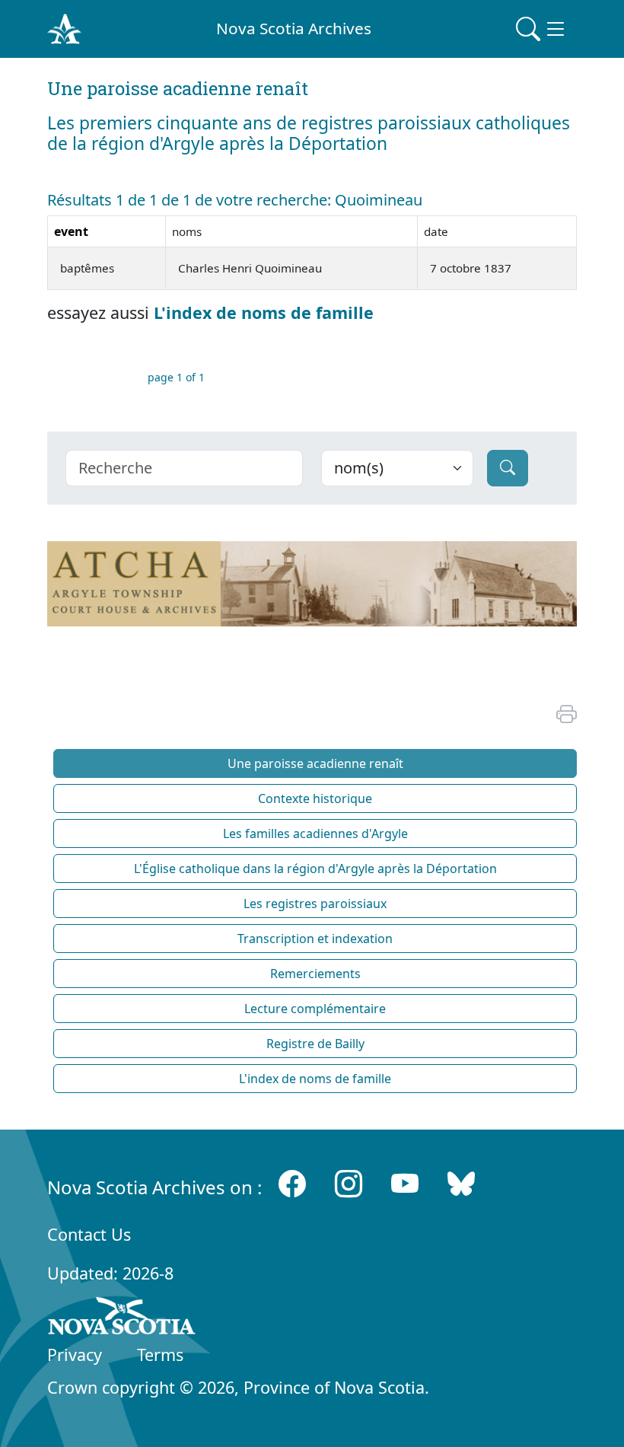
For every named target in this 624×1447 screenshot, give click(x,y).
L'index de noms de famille (264, 312)
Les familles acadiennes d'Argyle (315, 833)
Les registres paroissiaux (315, 903)
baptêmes (87, 268)
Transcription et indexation (315, 938)
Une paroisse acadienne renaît (315, 763)
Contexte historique (315, 798)
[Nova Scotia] (122, 1318)
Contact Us (89, 1234)
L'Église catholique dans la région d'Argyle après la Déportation (315, 868)
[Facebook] (292, 1184)
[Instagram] (348, 1184)
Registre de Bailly (315, 1043)
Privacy (74, 1354)
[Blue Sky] (461, 1184)
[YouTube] (405, 1184)
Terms (160, 1354)
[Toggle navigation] (542, 29)
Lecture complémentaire (315, 1008)
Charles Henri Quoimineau (250, 268)
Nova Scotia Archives (293, 28)
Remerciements (315, 973)
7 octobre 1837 (470, 268)
